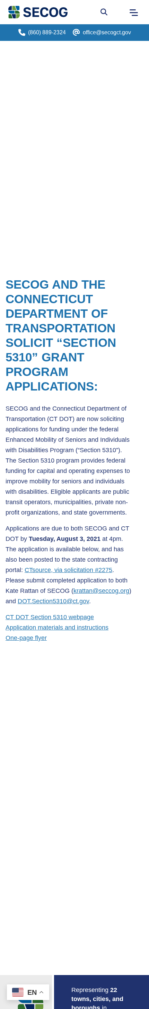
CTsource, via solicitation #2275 (68, 570)
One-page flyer (26, 637)
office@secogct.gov (107, 32)
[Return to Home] (30, 1003)
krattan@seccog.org (101, 590)
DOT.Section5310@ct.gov (53, 601)
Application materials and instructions (57, 627)
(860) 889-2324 (47, 32)
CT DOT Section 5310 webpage (50, 617)
